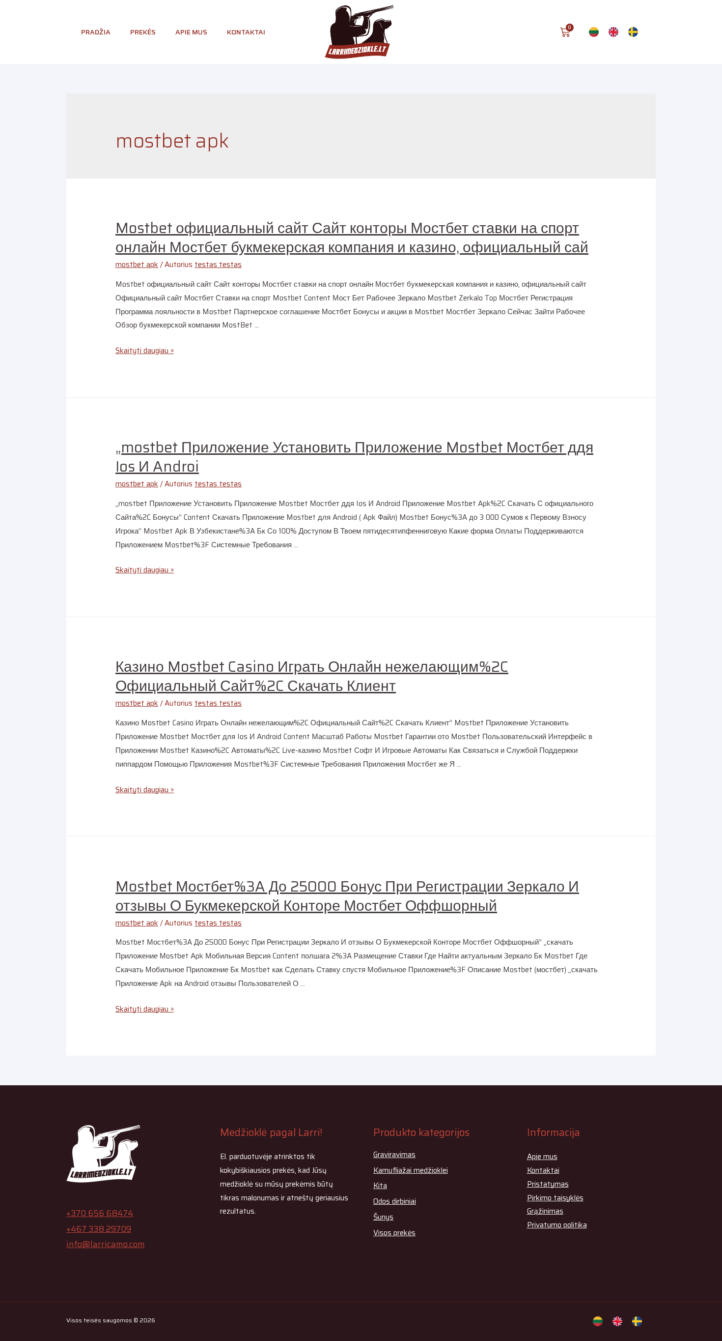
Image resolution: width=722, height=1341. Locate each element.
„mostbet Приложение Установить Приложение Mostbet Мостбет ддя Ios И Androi (354, 457)
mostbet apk (136, 264)
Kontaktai (246, 32)
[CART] (565, 32)
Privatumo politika (557, 1225)
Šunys (383, 1217)
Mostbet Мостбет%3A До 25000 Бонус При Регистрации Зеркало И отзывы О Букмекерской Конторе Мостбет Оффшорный (347, 896)
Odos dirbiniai (394, 1201)
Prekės (143, 32)
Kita (380, 1186)
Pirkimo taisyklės (555, 1198)
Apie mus (191, 32)
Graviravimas (394, 1155)
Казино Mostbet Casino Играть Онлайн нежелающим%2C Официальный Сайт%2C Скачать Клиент (311, 676)
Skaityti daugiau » (144, 351)
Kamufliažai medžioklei (410, 1170)
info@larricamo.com (105, 1244)
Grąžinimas (545, 1211)
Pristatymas (548, 1184)
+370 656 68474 (99, 1213)
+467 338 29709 (98, 1228)
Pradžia (96, 32)
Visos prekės (394, 1233)
